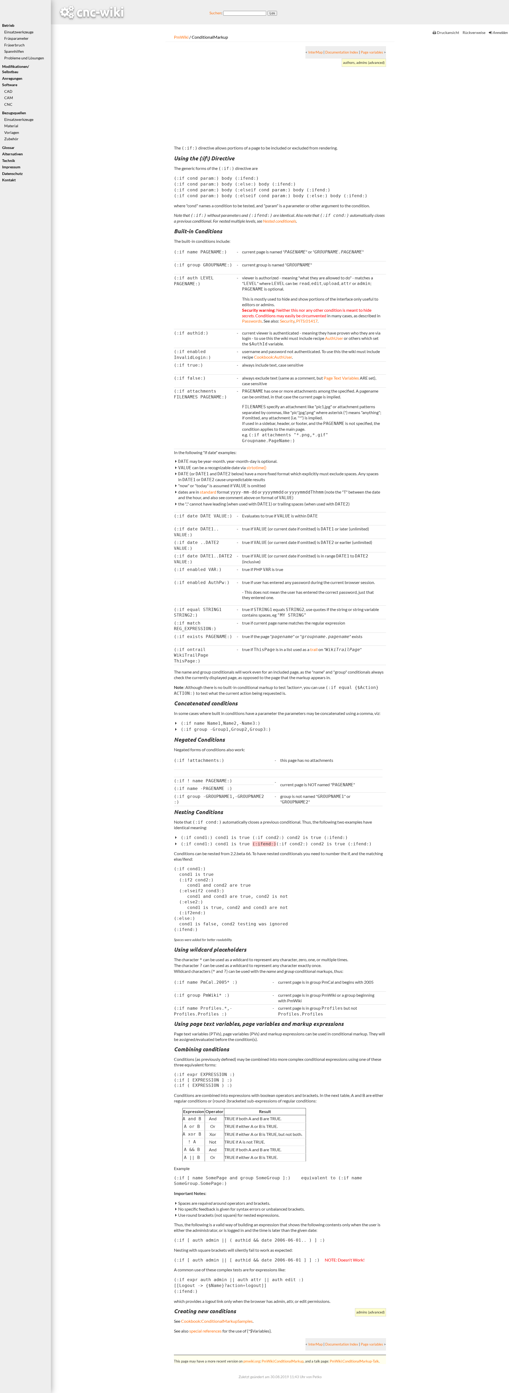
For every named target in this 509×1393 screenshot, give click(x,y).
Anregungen (12, 78)
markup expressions (318, 1023)
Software (9, 85)
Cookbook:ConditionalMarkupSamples (217, 1321)
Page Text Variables (341, 377)
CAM (8, 98)
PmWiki (181, 36)
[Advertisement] (333, 104)
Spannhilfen (14, 51)
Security (287, 320)
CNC (8, 104)
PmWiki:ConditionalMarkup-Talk (354, 1361)
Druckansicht (448, 32)
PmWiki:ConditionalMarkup (283, 1361)
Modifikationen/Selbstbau (15, 69)
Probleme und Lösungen (24, 58)
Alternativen (12, 154)
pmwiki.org (251, 1361)
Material (11, 126)
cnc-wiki (92, 11)
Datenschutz (12, 174)
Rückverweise (474, 32)
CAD (8, 91)
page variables (261, 1023)
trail (314, 649)
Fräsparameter (16, 38)
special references (205, 1330)
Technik (8, 161)
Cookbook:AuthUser (273, 356)
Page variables (372, 52)
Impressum (11, 167)
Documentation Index (341, 52)
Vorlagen (11, 132)
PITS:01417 (307, 320)
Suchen (215, 13)
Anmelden (500, 32)
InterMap (315, 52)
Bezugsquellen (14, 113)
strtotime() (256, 467)
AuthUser (334, 338)
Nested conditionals (279, 220)
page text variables (214, 1023)
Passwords (252, 320)
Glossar (8, 148)
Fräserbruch (14, 45)
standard (208, 491)
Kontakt (9, 180)
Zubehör (11, 139)
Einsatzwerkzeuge (18, 32)
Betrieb (8, 25)
